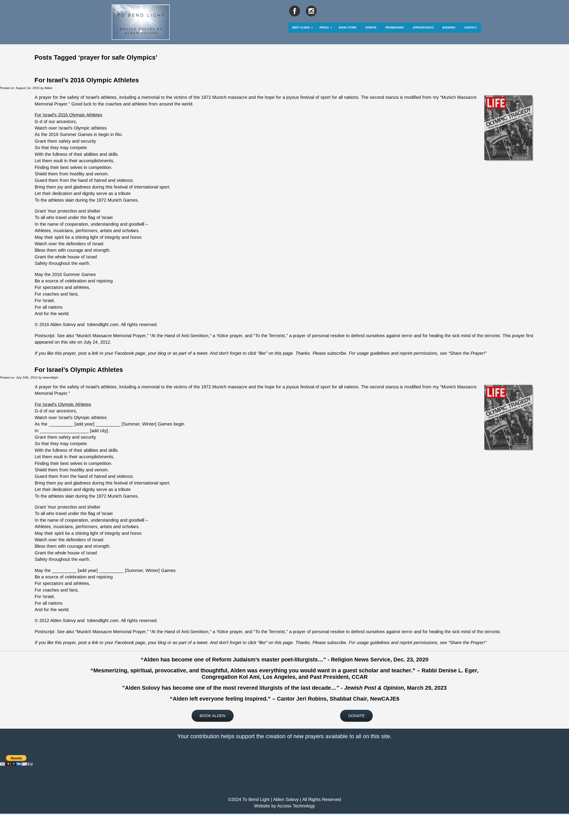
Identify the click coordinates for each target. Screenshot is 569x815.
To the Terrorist (270, 335)
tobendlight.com (102, 324)
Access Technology (296, 805)
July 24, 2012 (97, 342)
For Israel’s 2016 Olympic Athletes (86, 80)
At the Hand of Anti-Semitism (179, 335)
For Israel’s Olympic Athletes (78, 369)
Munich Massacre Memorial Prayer (111, 335)
